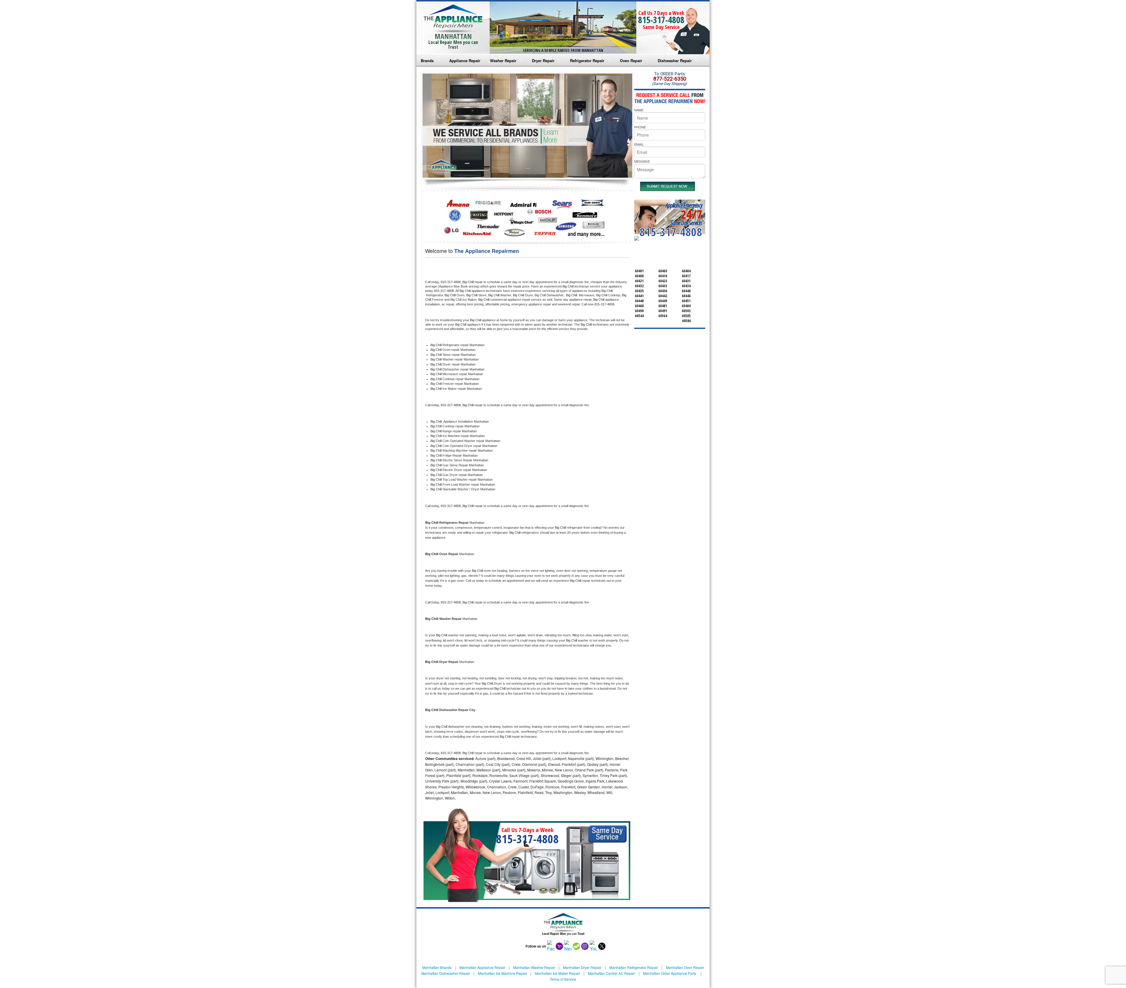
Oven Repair (631, 60)
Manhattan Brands (437, 967)
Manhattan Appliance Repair (482, 967)
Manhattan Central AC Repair (611, 973)
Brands (427, 60)
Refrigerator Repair (587, 60)
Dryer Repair (543, 60)
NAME (638, 110)
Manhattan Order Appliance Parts (669, 973)
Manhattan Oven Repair (685, 967)
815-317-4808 (661, 20)
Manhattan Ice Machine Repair (502, 973)
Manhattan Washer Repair (534, 967)
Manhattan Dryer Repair (582, 967)
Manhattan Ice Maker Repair (557, 973)
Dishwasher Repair (675, 60)
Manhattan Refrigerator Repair (633, 967)
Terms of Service (563, 979)
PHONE (640, 127)
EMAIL (639, 144)
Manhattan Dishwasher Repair (445, 973)
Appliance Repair (464, 60)
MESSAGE (642, 161)
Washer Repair (503, 60)
